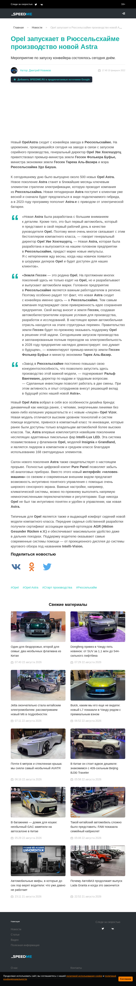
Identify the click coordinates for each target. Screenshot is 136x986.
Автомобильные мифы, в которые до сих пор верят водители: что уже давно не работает (38, 885)
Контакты (76, 967)
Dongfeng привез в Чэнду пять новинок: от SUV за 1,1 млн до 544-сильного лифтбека (95, 651)
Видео (15, 940)
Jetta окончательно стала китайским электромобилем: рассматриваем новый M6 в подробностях (36, 710)
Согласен (125, 979)
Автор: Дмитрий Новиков (35, 70)
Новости (16, 929)
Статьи (15, 934)
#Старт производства (57, 587)
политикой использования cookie (84, 976)
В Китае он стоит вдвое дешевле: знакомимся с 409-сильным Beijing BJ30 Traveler (94, 768)
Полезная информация (25, 945)
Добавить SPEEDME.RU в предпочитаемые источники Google (54, 79)
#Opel (15, 587)
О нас (14, 967)
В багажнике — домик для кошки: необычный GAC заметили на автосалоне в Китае (34, 827)
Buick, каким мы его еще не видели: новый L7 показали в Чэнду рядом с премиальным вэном (95, 710)
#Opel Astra (30, 587)
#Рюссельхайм (86, 587)
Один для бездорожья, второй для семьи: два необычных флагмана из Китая (36, 651)
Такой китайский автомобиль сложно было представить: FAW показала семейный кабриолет (96, 827)
